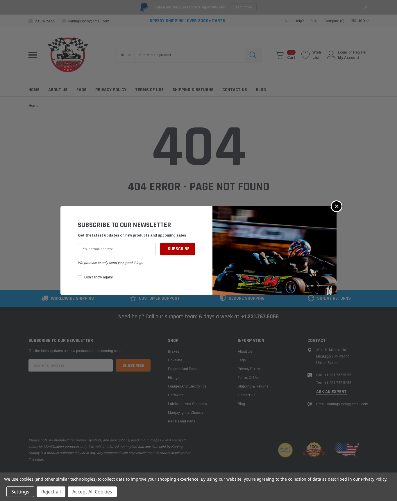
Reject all (51, 491)
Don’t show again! (98, 277)
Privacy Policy (373, 479)
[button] (336, 206)
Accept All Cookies (92, 491)
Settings (20, 491)
